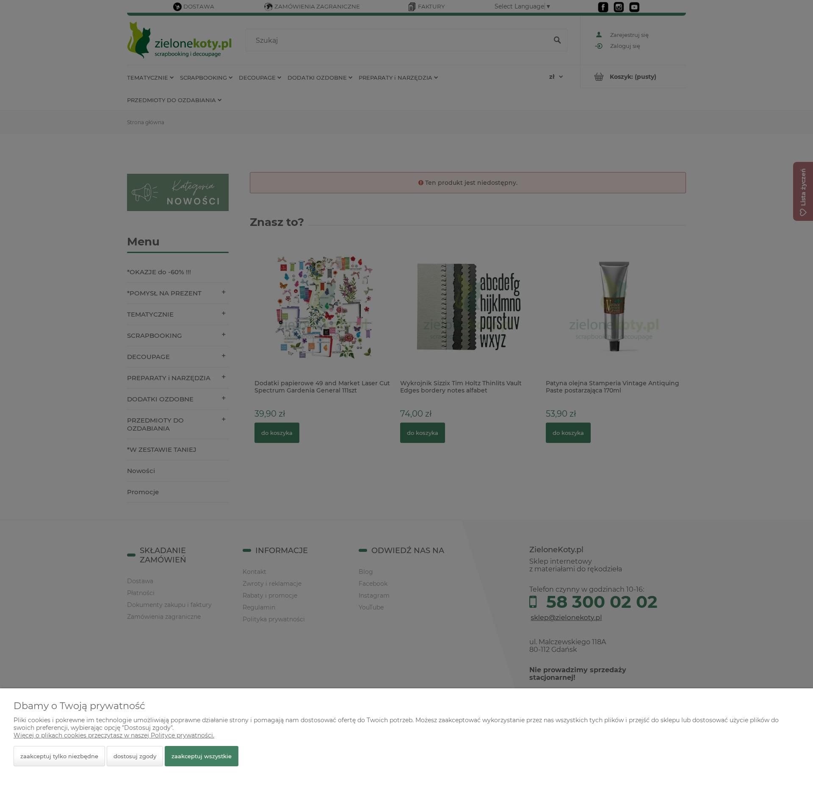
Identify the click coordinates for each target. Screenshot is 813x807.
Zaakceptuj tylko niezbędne (59, 756)
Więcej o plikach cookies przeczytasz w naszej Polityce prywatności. (114, 735)
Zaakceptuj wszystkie (201, 756)
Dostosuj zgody (134, 756)
